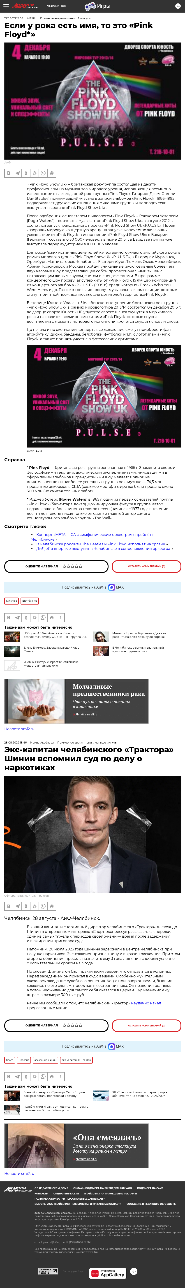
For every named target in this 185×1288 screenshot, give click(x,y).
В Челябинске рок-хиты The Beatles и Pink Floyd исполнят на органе (100, 544)
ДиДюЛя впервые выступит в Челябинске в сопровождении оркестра (103, 549)
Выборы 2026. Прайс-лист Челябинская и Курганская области (78, 1204)
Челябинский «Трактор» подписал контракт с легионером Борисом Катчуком (56, 1108)
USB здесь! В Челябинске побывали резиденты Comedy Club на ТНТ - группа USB (55, 635)
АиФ (7, 162)
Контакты (41, 1193)
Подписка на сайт (150, 1188)
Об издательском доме (51, 1188)
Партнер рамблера (73, 1271)
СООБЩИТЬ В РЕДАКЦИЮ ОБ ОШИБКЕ (151, 1204)
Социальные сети (66, 1193)
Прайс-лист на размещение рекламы (110, 1193)
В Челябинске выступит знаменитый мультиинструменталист (138, 649)
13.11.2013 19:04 (13, 18)
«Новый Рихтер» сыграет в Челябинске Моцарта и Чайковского (51, 663)
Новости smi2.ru (19, 729)
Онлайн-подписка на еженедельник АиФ (102, 1188)
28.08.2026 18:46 (15, 742)
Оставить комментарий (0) (146, 566)
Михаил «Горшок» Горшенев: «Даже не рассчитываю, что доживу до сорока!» (139, 635)
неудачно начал (146, 1003)
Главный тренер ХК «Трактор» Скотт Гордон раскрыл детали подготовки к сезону (54, 1094)
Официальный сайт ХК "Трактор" (27, 895)
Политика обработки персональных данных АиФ (70, 1198)
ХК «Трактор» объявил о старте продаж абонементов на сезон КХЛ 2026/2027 (140, 1094)
